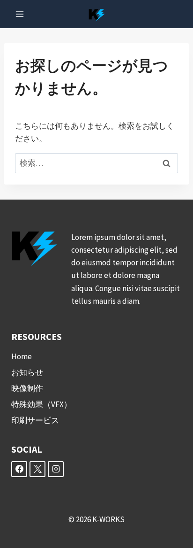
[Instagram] (56, 469)
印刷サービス (35, 420)
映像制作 (27, 388)
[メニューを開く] (20, 14)
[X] (37, 469)
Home (21, 356)
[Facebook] (19, 469)
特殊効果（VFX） (41, 404)
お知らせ (27, 372)
